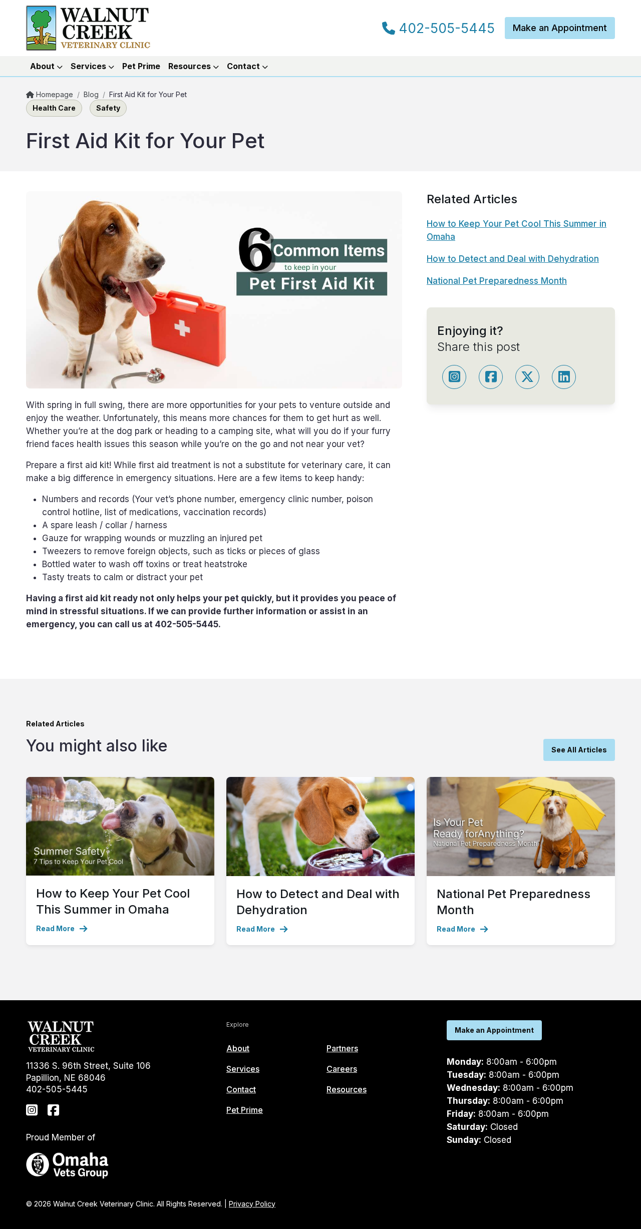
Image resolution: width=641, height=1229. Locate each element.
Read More (55, 928)
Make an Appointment (560, 28)
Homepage (53, 94)
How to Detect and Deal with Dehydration (513, 259)
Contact (241, 1089)
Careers (342, 1069)
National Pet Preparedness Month (497, 281)
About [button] (43, 66)
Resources (347, 1089)
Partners (342, 1048)
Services (242, 1069)
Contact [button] (244, 66)
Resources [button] (190, 66)
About (237, 1048)
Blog (91, 94)
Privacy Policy (252, 1203)
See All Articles (579, 749)
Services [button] (89, 66)
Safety (108, 108)
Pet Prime (141, 66)
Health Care (54, 108)
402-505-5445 (445, 28)
